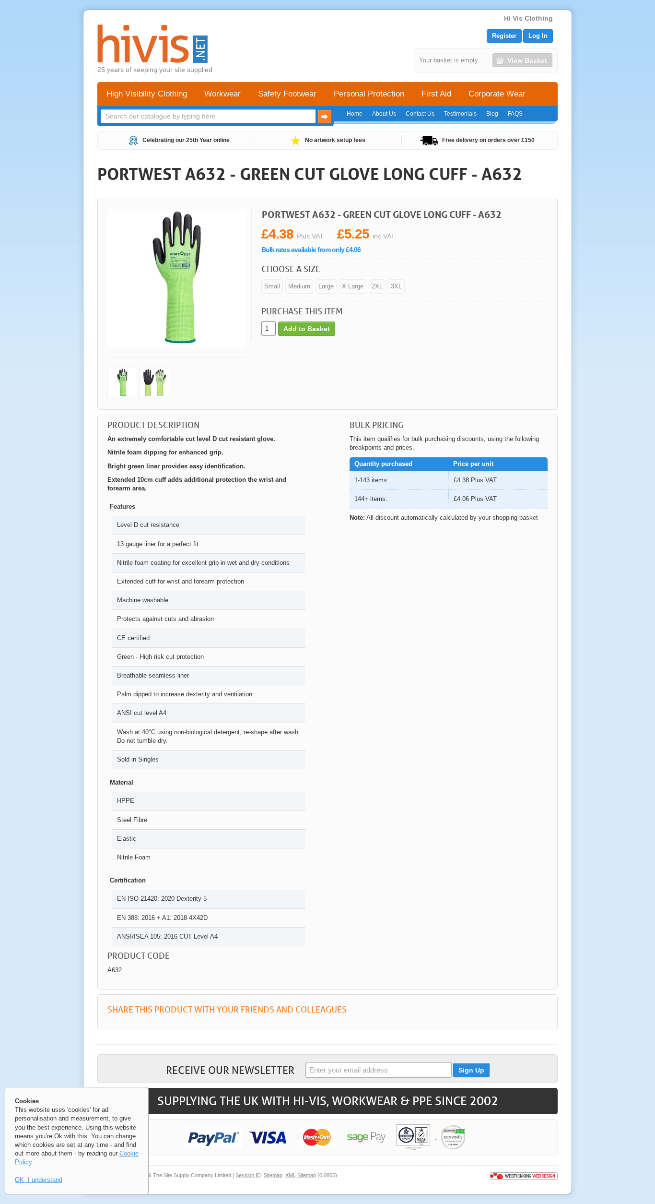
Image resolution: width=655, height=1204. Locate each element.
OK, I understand (38, 1179)
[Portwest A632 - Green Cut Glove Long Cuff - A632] (122, 382)
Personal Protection (369, 93)
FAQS (515, 113)
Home (355, 113)
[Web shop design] (524, 1175)
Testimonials (460, 113)
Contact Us (420, 113)
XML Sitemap (300, 1175)
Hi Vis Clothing (528, 18)
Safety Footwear (287, 93)
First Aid (436, 93)
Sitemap (273, 1175)
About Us (384, 113)
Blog (492, 113)
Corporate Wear (497, 93)
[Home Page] (152, 43)
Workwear (222, 93)
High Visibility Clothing (146, 93)
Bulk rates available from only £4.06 (311, 249)
